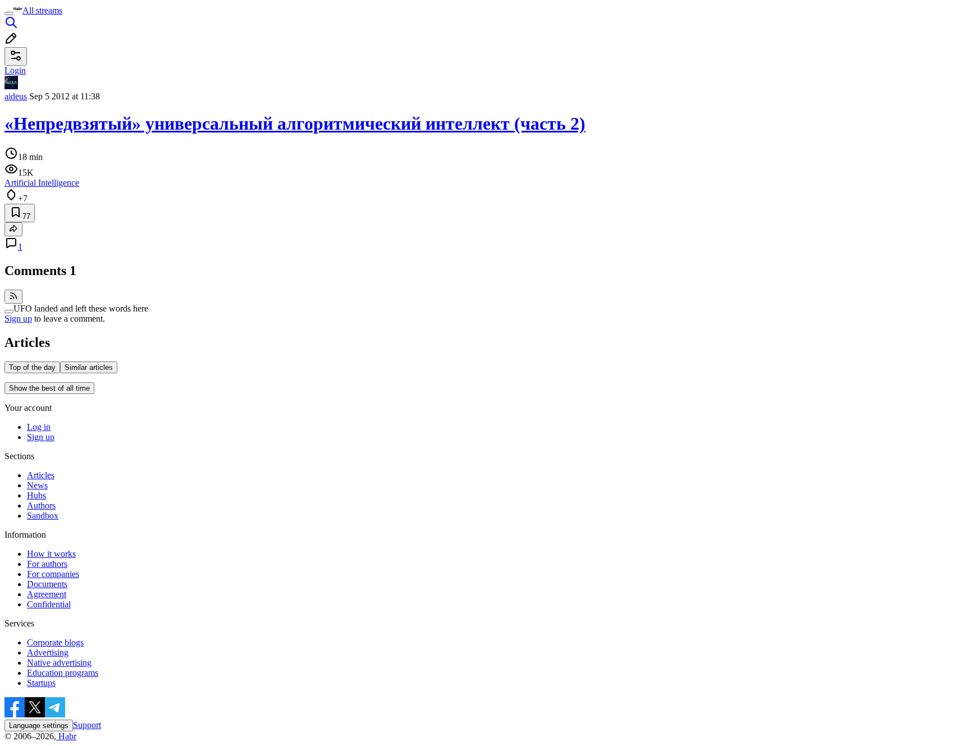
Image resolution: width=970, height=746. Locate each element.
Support (87, 725)
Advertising (47, 652)
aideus (15, 96)
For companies (53, 574)
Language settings (38, 725)
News (37, 485)
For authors (47, 564)
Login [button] (15, 70)
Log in (39, 427)
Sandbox (42, 515)
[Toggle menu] (8, 13)
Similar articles (89, 367)
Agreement (46, 594)
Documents (47, 584)
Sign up (18, 318)
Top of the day (32, 367)
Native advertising (59, 662)
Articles (40, 475)
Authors (41, 505)
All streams (42, 10)
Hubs (36, 495)
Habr (66, 736)
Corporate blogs (55, 642)
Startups (41, 683)
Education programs (62, 673)
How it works (51, 554)
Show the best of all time (49, 388)
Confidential (49, 604)
